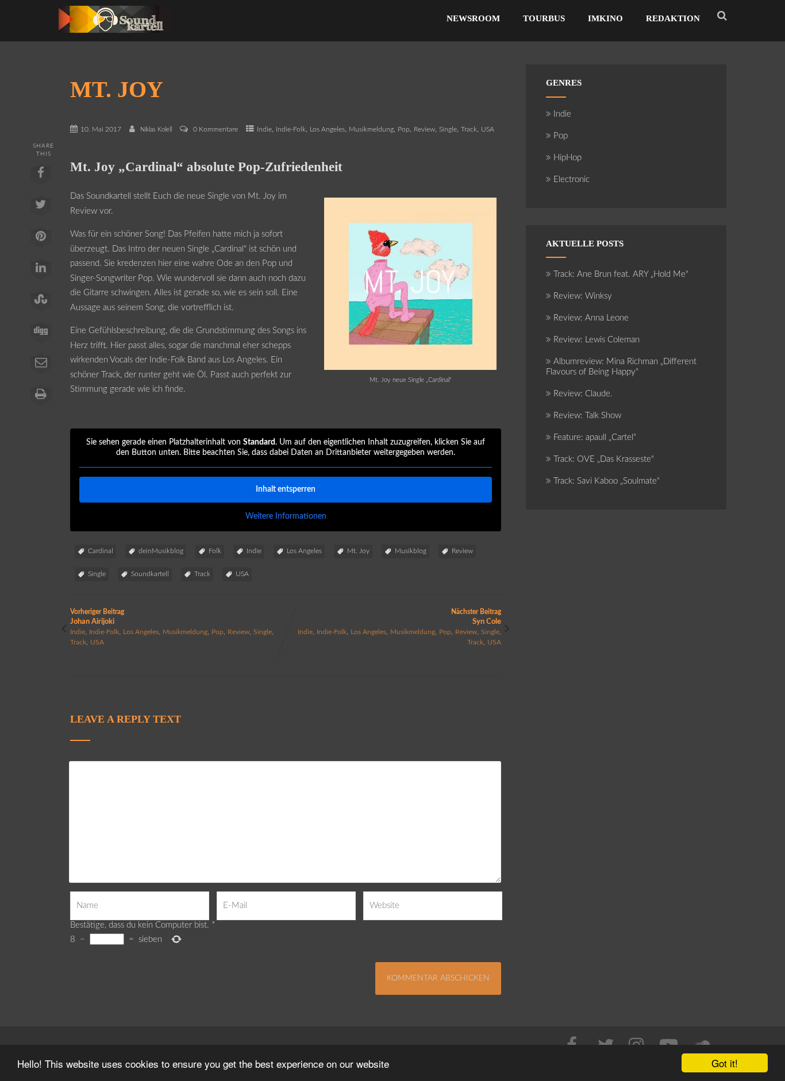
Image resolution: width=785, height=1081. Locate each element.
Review (424, 129)
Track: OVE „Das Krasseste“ (603, 459)
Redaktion (673, 18)
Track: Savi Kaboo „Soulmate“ (606, 481)
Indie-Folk (291, 129)
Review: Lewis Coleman (596, 339)
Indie (264, 129)
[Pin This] (40, 240)
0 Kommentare (215, 129)
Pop (404, 129)
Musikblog (410, 550)
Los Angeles (327, 129)
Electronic (571, 179)
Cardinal (100, 550)
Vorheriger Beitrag (97, 617)
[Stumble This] (40, 303)
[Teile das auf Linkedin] (40, 271)
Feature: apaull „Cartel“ (594, 437)
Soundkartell (150, 573)
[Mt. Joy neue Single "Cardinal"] (410, 367)
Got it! (724, 1063)
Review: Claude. (583, 393)
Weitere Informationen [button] (285, 516)
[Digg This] (40, 335)
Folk (215, 550)
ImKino (605, 18)
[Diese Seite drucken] (40, 398)
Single (448, 129)
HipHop (567, 157)
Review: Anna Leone (591, 318)
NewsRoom (473, 18)
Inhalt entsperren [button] (285, 489)
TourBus (544, 18)
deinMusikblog (160, 550)
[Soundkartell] (115, 36)
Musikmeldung (371, 129)
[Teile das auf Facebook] (40, 177)
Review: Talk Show (587, 415)
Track (469, 129)
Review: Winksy (582, 296)
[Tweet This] (40, 208)
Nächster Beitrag (476, 617)
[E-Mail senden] (40, 366)
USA (487, 129)
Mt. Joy (358, 550)
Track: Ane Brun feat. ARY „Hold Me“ (620, 274)
